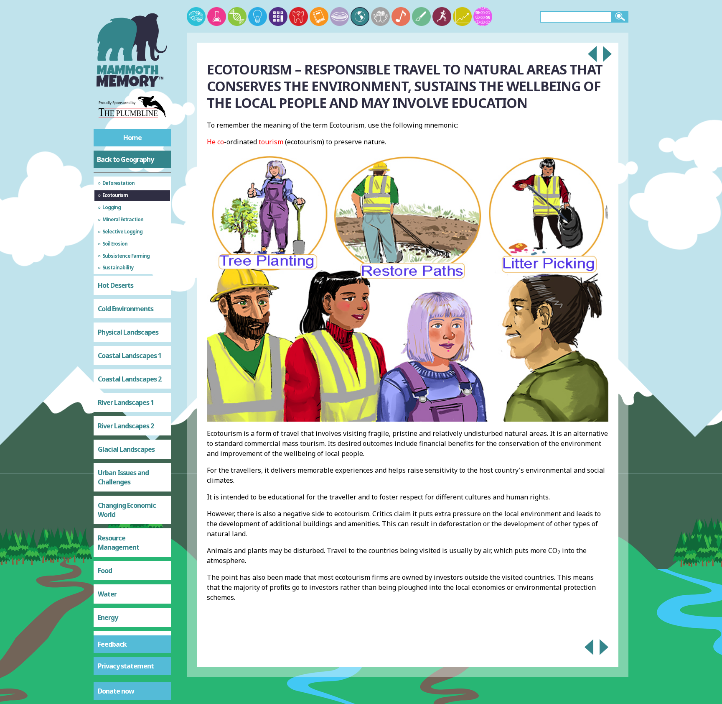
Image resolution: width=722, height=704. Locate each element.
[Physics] (257, 16)
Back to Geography (125, 159)
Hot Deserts (115, 285)
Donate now (116, 691)
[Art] (421, 16)
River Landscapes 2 (126, 425)
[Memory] (196, 16)
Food (105, 570)
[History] (298, 16)
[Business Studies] (462, 16)
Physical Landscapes (128, 332)
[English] (319, 16)
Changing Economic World (127, 510)
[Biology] (237, 16)
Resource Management (118, 542)
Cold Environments (125, 308)
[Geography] (360, 16)
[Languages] (339, 16)
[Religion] (380, 16)
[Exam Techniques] (482, 16)
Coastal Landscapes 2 (129, 379)
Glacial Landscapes (126, 449)
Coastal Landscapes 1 (129, 355)
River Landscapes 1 (126, 402)
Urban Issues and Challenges (123, 477)
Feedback (112, 644)
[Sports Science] (441, 16)
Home (132, 137)
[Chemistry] (216, 16)
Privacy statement (126, 666)
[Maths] (278, 16)
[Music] (401, 16)
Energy (108, 617)
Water (107, 594)
